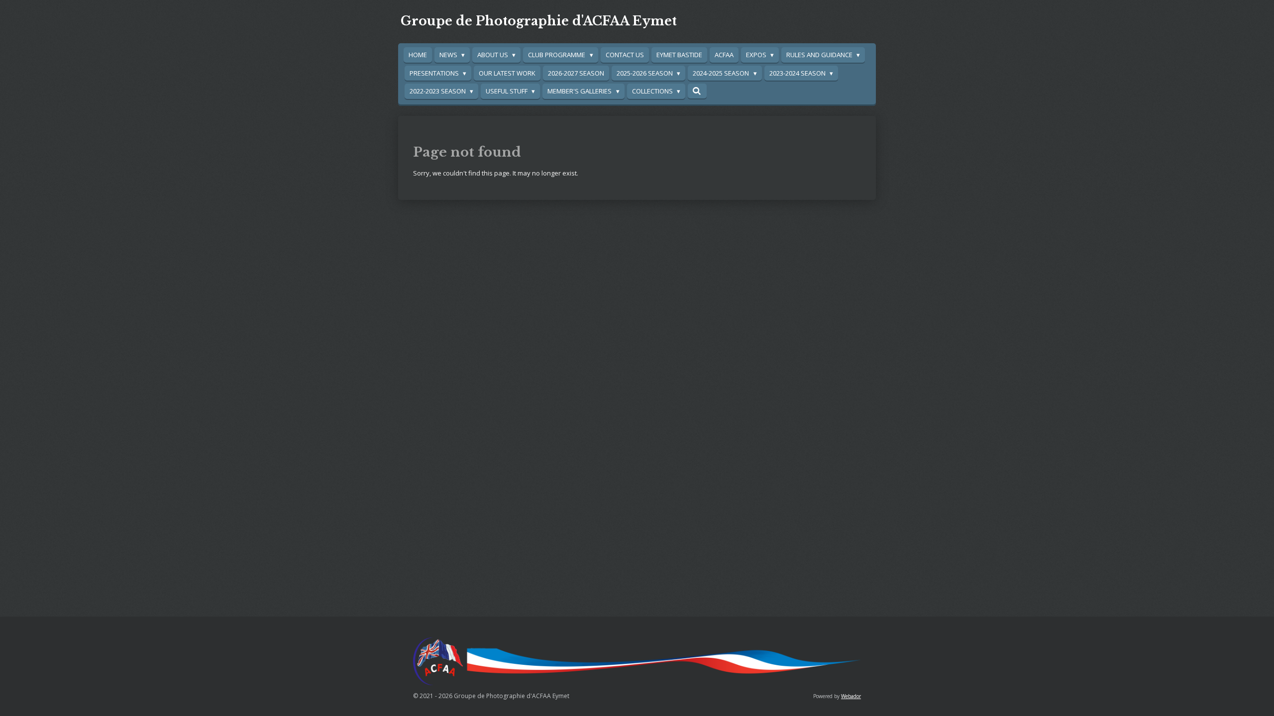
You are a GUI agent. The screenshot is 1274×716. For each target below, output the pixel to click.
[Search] (697, 91)
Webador (851, 696)
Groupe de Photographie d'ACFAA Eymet (539, 21)
